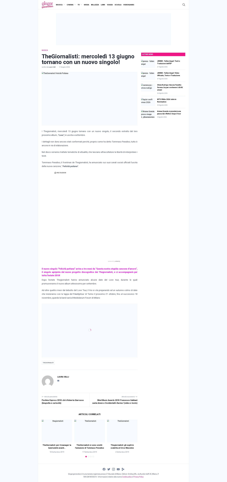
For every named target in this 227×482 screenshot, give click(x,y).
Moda (86, 5)
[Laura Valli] (48, 381)
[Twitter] (108, 469)
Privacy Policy (138, 477)
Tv (79, 5)
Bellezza (95, 5)
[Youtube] (118, 469)
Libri (103, 5)
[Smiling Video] (123, 469)
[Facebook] (104, 469)
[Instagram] (113, 469)
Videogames (128, 5)
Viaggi (110, 5)
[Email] (58, 380)
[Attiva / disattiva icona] (184, 5)
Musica (59, 5)
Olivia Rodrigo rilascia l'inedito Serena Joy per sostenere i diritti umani (170, 87)
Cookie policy (127, 477)
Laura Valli (52, 67)
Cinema (70, 5)
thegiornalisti (48, 363)
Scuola (118, 5)
